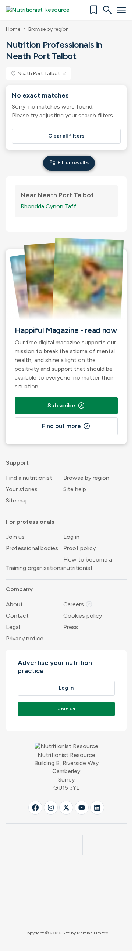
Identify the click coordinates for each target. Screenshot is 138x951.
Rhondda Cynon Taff (48, 206)
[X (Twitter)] (66, 807)
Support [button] (17, 462)
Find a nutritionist (29, 477)
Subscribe (66, 405)
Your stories (22, 489)
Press (70, 626)
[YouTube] (81, 807)
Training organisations (34, 567)
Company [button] (19, 589)
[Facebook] (35, 807)
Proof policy (79, 548)
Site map (17, 500)
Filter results (69, 163)
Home (13, 29)
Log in (71, 536)
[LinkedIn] (97, 807)
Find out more (66, 426)
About (14, 604)
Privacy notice (24, 638)
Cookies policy (82, 615)
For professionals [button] (30, 521)
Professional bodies (32, 548)
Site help (74, 489)
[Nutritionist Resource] (41, 10)
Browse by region (48, 29)
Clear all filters (66, 136)
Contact (17, 615)
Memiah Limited (93, 933)
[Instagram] (50, 807)
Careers (78, 604)
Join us (15, 536)
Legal (13, 626)
